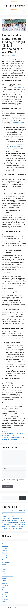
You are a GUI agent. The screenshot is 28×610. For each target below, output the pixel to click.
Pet (3, 590)
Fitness (4, 569)
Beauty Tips (5, 548)
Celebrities (5, 555)
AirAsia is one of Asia (8, 516)
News (3, 587)
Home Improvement (7, 576)
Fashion (4, 564)
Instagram (4, 578)
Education (4, 560)
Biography (4, 550)
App (3, 543)
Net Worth (5, 585)
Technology (5, 599)
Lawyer (4, 580)
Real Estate (5, 594)
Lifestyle (4, 583)
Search (4, 495)
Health (5, 431)
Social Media (5, 596)
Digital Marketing (6, 557)
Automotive (5, 546)
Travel (3, 601)
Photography (5, 592)
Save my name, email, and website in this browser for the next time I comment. (14, 480)
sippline (19, 87)
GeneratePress (18, 607)
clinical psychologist (18, 122)
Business (4, 553)
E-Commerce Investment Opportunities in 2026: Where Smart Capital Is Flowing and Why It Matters (13, 512)
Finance (4, 566)
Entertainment (6, 562)
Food (3, 571)
